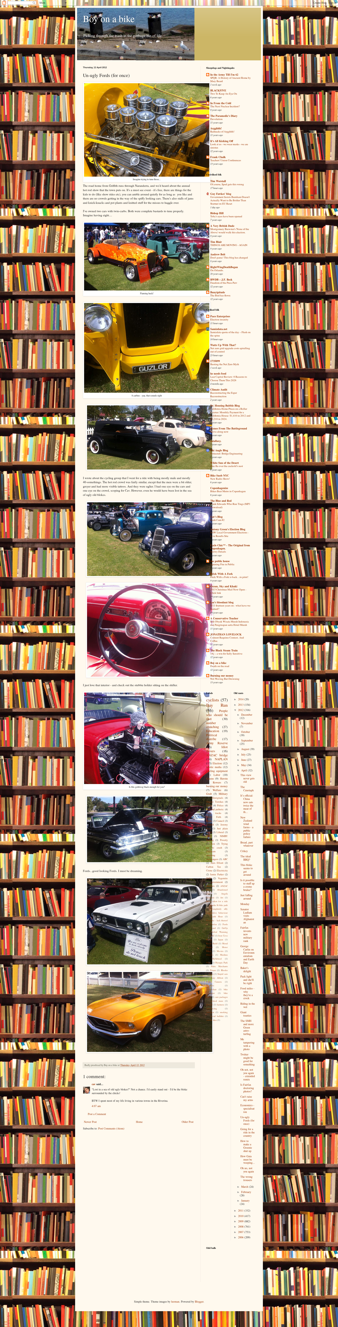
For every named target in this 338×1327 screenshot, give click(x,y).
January (245, 1200)
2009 (241, 1221)
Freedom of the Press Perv (223, 282)
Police (220, 805)
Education (212, 731)
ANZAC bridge (217, 755)
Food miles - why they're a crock (247, 993)
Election (217, 763)
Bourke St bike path (218, 905)
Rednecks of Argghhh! (222, 131)
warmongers (212, 859)
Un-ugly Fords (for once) (247, 1120)
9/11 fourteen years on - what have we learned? (230, 607)
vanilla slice (211, 1019)
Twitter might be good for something (247, 1059)
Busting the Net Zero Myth (224, 364)
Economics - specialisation (247, 1108)
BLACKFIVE (218, 90)
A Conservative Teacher (224, 618)
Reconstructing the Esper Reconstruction (223, 394)
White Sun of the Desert (224, 463)
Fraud (213, 927)
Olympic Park (221, 962)
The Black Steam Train (224, 650)
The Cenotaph (247, 788)
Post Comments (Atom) (111, 1128)
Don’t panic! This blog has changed (229, 257)
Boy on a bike (109, 18)
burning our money (217, 786)
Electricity (222, 870)
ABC (225, 859)
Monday (244, 904)
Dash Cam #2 (217, 520)
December (246, 714)
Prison (213, 970)
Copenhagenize (219, 488)
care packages (221, 996)
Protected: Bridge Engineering (226, 453)
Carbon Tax (213, 866)
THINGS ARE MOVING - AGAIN (228, 245)
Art (221, 897)
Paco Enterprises (220, 316)
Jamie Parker (217, 874)
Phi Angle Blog (219, 450)
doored (209, 1004)
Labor (217, 775)
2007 (241, 1232)
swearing (210, 855)
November (247, 723)
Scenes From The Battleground (228, 428)
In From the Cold (220, 103)
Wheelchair (211, 989)
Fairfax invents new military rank (246, 934)
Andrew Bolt (217, 254)
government (217, 882)
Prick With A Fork (221, 574)
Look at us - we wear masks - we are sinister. (229, 145)
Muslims (224, 954)
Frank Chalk (218, 157)
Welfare (217, 790)
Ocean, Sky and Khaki (223, 586)
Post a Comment (97, 1114)
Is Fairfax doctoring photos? (247, 1088)
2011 (241, 1210)
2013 (241, 704)
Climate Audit (218, 389)
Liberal (220, 832)
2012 (241, 710)
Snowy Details (218, 551)
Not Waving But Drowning (224, 678)
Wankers (210, 985)
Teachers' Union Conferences (225, 160)
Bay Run (217, 705)
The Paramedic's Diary (223, 116)
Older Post (187, 1122)
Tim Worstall (218, 181)
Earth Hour (217, 916)
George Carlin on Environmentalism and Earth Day (247, 954)
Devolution (216, 119)
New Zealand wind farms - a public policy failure (246, 827)
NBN (208, 836)
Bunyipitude (217, 292)
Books (209, 821)
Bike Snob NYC (219, 475)
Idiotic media (213, 767)
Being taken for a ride (217, 901)
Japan (220, 939)
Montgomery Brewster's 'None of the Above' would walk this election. (229, 230)
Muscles (209, 954)
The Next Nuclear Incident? (225, 106)
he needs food (218, 373)
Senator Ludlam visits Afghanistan (247, 915)
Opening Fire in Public (222, 564)
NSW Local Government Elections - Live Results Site (229, 534)
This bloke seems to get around (246, 869)
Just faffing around (246, 896)
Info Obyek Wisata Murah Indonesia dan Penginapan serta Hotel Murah (229, 623)
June (244, 760)
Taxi (213, 843)
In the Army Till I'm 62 (224, 74)
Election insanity (219, 319)
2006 (241, 1237)
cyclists (212, 700)
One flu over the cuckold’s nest (226, 466)
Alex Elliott (217, 863)
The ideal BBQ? (245, 857)
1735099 (215, 361)
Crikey (244, 851)
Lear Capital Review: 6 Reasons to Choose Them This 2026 (228, 378)
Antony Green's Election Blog (227, 529)
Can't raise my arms (246, 1098)
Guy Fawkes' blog (220, 194)
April (244, 770)
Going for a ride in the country (247, 1132)
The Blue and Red (221, 501)
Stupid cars (222, 973)
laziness (220, 1004)
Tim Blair (216, 242)
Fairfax (213, 924)
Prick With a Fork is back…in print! (229, 577)
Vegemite (223, 878)
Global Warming (219, 931)
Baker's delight (245, 969)
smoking (224, 1012)
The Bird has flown (220, 295)
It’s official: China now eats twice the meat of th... (246, 804)
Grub (209, 794)
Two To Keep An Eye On (223, 93)
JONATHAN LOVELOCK (226, 634)
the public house (220, 561)
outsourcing (211, 1008)
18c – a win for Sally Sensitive (226, 653)
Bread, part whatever (246, 844)
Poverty (224, 840)
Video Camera (214, 981)
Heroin (224, 778)
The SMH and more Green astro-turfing (247, 1027)
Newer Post (90, 1122)
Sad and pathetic (215, 809)
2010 (241, 1216)
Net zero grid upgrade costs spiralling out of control (230, 349)
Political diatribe (211, 737)
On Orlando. (217, 270)
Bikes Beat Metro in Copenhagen (228, 491)
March (245, 1186)
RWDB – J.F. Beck (221, 279)
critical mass (217, 1000)
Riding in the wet (247, 1005)
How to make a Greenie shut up (246, 1146)
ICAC (211, 935)
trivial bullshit (217, 1016)
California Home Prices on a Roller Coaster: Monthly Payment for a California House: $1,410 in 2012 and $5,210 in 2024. (230, 414)
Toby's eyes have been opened (226, 216)
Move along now (219, 431)
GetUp (225, 927)
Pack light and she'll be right (247, 980)
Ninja (208, 962)
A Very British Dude (222, 226)
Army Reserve (217, 743)
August (245, 749)
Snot (211, 973)
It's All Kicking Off (221, 141)
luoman (175, 1301)
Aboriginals (217, 797)
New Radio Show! (220, 478)
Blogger (199, 1301)
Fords (225, 924)
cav (93, 1084)
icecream (211, 851)
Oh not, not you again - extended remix (247, 1074)
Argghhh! (216, 128)
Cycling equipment (217, 771)
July (243, 754)
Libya (209, 805)
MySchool (217, 958)
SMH (208, 878)
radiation (210, 1012)
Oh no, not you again (247, 1169)
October (245, 732)
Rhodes (224, 970)
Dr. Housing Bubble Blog (225, 405)
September (247, 740)
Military (223, 794)
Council (220, 821)
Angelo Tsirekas (214, 801)
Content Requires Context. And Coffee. (227, 639)
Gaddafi (210, 824)
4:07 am (96, 1106)
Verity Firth (213, 817)
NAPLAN (221, 759)
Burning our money (222, 675)
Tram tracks (213, 813)
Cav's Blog (216, 517)
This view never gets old (247, 778)
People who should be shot (217, 714)
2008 (241, 1226)
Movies (220, 951)
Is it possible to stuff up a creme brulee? (247, 885)
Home (139, 1122)
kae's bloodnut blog (222, 602)
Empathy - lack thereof (217, 920)
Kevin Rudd (212, 943)
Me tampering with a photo (247, 1044)
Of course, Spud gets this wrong (227, 184)
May (244, 765)
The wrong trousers (246, 1178)
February (246, 1192)
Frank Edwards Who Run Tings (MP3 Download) (230, 505)
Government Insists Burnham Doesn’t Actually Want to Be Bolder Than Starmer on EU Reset (230, 200)
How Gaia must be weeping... (247, 1159)
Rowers (217, 782)
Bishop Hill (217, 213)
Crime (209, 870)
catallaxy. (215, 441)
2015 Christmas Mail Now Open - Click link (228, 591)
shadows (210, 886)
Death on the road (219, 666)
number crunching (212, 725)
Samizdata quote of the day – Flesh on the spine (230, 333)
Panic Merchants (219, 966)
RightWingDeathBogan (224, 267)
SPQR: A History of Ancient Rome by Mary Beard (230, 79)
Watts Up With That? (223, 345)
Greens (210, 778)
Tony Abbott (217, 977)
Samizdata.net (218, 329)
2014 (241, 699)
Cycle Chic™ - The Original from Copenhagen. (230, 546)
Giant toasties (245, 1013)
